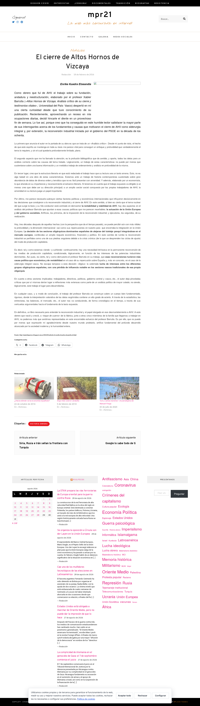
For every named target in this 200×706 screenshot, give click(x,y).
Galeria (103, 37)
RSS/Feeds (78, 480)
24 (15, 515)
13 (32, 507)
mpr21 (100, 15)
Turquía (128, 591)
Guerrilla (105, 530)
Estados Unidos (123, 518)
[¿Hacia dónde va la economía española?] (34, 388)
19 (27, 511)
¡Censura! (81, 3)
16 (50, 507)
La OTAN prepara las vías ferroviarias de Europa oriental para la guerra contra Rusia (76, 494)
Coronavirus (125, 485)
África (106, 606)
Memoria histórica (116, 559)
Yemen (134, 602)
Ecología (123, 506)
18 (21, 511)
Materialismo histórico (111, 554)
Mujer (129, 566)
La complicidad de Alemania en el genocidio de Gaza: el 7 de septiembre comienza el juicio (77, 656)
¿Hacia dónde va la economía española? (32, 401)
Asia (126, 479)
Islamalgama (127, 534)
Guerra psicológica (118, 523)
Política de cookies (86, 699)
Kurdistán (113, 540)
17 (15, 511)
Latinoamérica (128, 540)
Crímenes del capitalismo (113, 498)
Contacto (87, 37)
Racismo (127, 577)
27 (32, 515)
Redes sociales (123, 37)
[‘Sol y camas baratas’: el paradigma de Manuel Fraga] (119, 388)
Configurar (160, 695)
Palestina (135, 572)
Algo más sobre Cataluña (68, 401)
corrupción (106, 490)
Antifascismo (112, 478)
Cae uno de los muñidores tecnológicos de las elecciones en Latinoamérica (74, 571)
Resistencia (161, 3)
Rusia (127, 582)
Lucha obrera (110, 550)
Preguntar (179, 494)
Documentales (101, 3)
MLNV (124, 566)
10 (15, 507)
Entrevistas (62, 3)
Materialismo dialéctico (128, 550)
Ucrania (108, 596)
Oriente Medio (115, 572)
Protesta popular (112, 577)
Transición (123, 3)
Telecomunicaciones (112, 591)
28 (38, 515)
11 (21, 507)
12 (27, 507)
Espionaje (106, 518)
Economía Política (119, 512)
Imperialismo (132, 529)
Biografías (142, 3)
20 (32, 511)
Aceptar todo (124, 695)
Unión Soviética (110, 602)
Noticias (77, 50)
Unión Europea (127, 596)
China (134, 479)
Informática (109, 535)
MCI (124, 554)
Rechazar (142, 695)
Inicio (71, 37)
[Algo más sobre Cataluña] (77, 388)
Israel (104, 540)
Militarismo (111, 565)
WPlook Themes (181, 702)
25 (21, 515)
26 (27, 515)
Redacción (66, 74)
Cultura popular (109, 506)
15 (44, 507)
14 (38, 507)
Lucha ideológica (116, 545)
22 (44, 511)
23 (49, 511)
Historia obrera (39, 424)
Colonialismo (107, 485)
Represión (111, 583)
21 (38, 511)
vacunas (125, 602)
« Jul (14, 523)
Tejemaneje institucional (115, 587)
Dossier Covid (40, 3)
